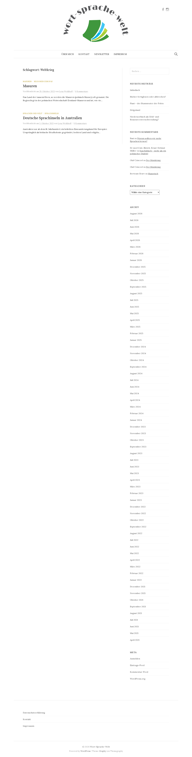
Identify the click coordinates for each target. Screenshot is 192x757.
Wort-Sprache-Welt (100, 746)
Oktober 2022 (137, 520)
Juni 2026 (134, 227)
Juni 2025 (134, 306)
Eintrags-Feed (137, 665)
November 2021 (137, 593)
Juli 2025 (134, 300)
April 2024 (135, 400)
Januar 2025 (136, 340)
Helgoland (135, 110)
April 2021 (134, 640)
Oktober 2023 (137, 440)
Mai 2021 (134, 633)
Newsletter (101, 54)
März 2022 (135, 566)
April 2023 (135, 480)
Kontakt (83, 54)
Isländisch (135, 90)
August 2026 (136, 213)
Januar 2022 (136, 580)
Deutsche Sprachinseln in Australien (52, 118)
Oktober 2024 (137, 360)
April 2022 (135, 560)
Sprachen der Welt (32, 113)
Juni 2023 (134, 466)
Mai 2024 (134, 393)
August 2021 (136, 613)
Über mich (67, 54)
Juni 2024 (134, 386)
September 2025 (138, 286)
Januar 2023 (136, 500)
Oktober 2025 (137, 280)
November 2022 (138, 513)
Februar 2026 (136, 253)
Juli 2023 (134, 460)
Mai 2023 (134, 473)
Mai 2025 (134, 313)
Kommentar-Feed (139, 672)
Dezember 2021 (137, 586)
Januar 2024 (136, 420)
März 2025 (135, 326)
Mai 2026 (134, 233)
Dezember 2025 (138, 266)
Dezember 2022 (138, 506)
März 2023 (135, 486)
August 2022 (136, 533)
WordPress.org (137, 678)
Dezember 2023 (138, 426)
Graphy (102, 751)
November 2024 (138, 353)
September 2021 (138, 606)
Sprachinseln (52, 113)
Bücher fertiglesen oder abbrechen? (148, 96)
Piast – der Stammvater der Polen (147, 103)
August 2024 (136, 373)
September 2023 (138, 446)
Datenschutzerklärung (34, 712)
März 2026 (135, 247)
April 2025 (135, 320)
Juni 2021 (134, 626)
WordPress (85, 751)
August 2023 (136, 453)
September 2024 (138, 366)
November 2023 (138, 433)
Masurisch (153, 173)
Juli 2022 (134, 540)
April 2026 (135, 240)
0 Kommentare (81, 91)
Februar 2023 (136, 493)
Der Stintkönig (153, 160)
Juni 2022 (134, 546)
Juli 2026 (134, 220)
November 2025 (138, 273)
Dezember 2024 (138, 346)
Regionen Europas (43, 81)
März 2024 (135, 406)
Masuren (27, 81)
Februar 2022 (136, 573)
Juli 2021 (134, 620)
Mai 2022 (134, 553)
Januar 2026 (136, 260)
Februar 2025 (136, 333)
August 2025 (136, 293)
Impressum (120, 54)
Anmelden (135, 658)
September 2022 (138, 526)
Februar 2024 (136, 413)
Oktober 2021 (136, 600)
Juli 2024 (134, 380)
